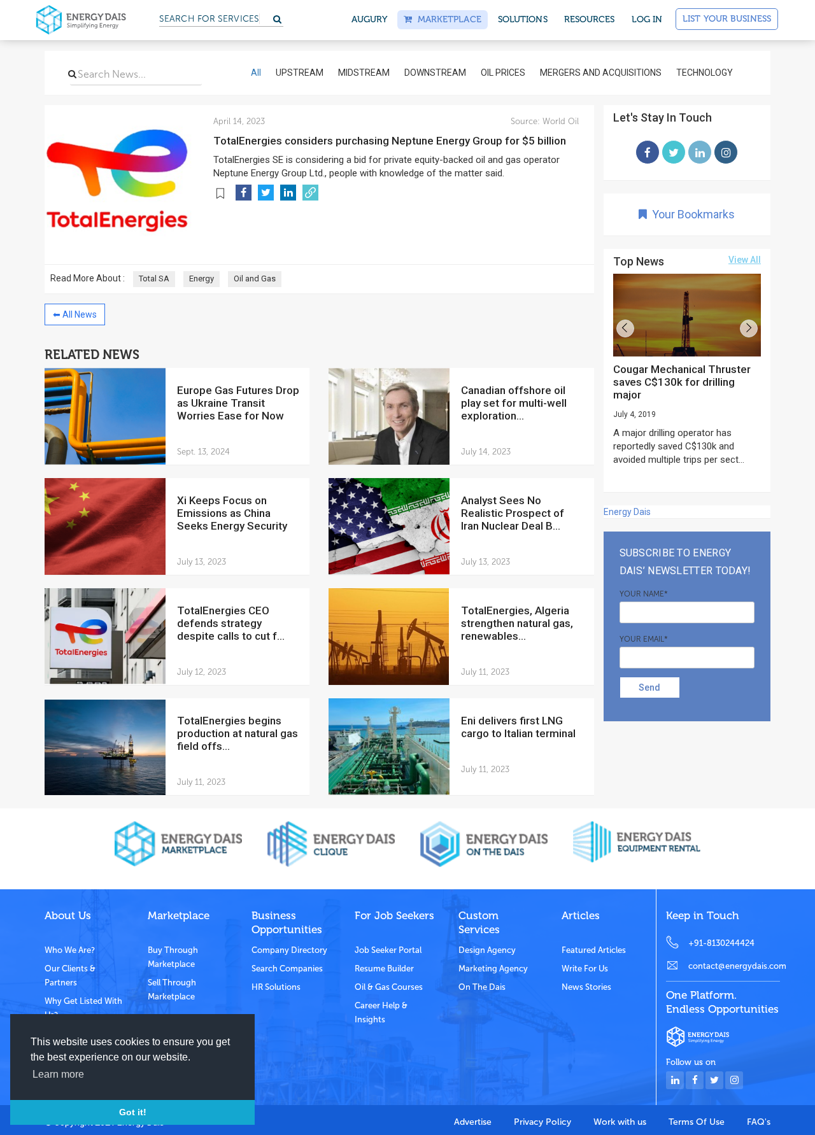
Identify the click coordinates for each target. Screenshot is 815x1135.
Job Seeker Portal (388, 950)
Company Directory (289, 950)
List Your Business (727, 18)
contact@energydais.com (734, 966)
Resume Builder (384, 968)
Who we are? (70, 950)
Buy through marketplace (173, 957)
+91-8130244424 (721, 943)
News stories (586, 987)
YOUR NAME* (644, 593)
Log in (647, 19)
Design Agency (487, 950)
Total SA (154, 278)
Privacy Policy (542, 1122)
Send (649, 687)
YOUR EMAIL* (644, 639)
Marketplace (446, 19)
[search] (72, 73)
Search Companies (287, 968)
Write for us (585, 968)
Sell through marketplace (172, 989)
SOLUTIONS (523, 19)
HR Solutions (276, 987)
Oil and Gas (255, 278)
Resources (589, 19)
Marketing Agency (493, 968)
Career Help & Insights (381, 1012)
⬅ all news (75, 314)
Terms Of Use (697, 1122)
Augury (369, 19)
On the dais (482, 987)
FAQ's (758, 1122)
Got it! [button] (132, 1112)
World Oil (559, 121)
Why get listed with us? (83, 1008)
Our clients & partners (70, 975)
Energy (201, 278)
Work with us (619, 1122)
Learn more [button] (58, 1074)
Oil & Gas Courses (389, 987)
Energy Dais (627, 512)
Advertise (473, 1122)
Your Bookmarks (691, 214)
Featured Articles (594, 950)
